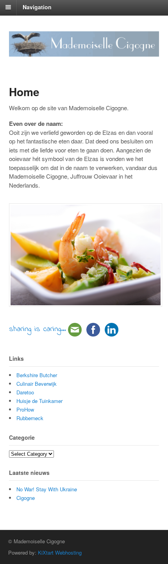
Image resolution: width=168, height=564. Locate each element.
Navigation (37, 7)
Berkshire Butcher (36, 375)
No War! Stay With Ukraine (46, 489)
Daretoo (25, 392)
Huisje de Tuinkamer (39, 401)
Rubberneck (29, 418)
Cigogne (25, 497)
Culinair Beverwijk (36, 383)
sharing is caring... (37, 329)
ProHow (25, 409)
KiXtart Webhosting (60, 552)
